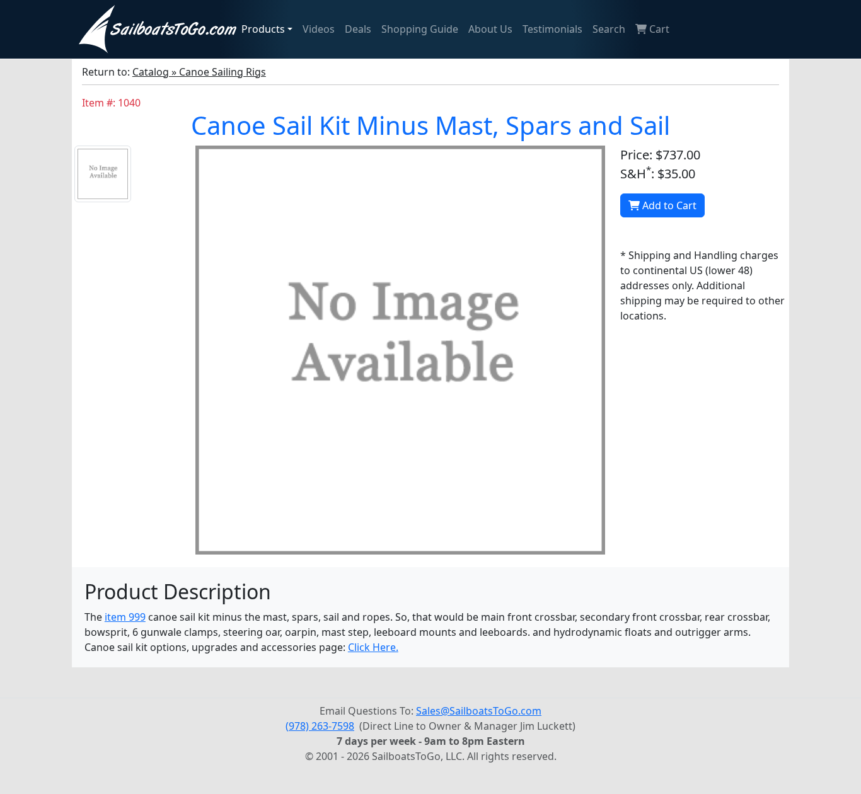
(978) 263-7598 (320, 726)
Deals (358, 29)
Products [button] (263, 29)
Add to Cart (668, 205)
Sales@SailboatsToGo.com (478, 711)
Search (608, 29)
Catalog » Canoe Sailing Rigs (199, 72)
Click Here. (373, 647)
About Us (490, 29)
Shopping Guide (419, 29)
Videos (319, 29)
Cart (658, 29)
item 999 (125, 617)
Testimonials (552, 29)
